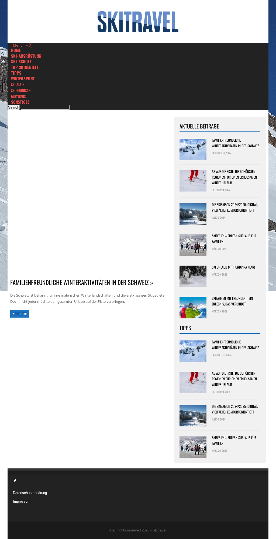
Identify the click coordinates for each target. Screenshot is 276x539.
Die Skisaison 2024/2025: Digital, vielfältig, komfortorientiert (235, 207)
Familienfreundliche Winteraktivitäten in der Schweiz (235, 142)
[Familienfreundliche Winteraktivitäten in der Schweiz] (88, 195)
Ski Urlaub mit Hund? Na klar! (233, 267)
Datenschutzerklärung (30, 493)
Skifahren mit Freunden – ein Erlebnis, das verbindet (232, 301)
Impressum (21, 501)
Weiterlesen (19, 314)
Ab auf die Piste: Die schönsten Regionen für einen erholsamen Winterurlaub (234, 177)
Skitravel (159, 530)
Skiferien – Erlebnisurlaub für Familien (234, 238)
